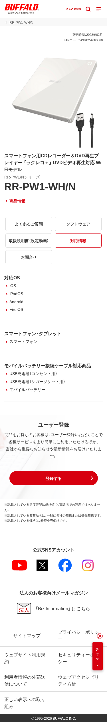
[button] (53, 478)
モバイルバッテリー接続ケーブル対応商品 (47, 365)
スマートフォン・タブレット (33, 333)
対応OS (12, 277)
